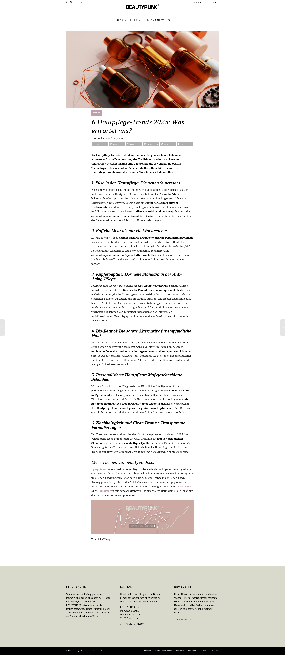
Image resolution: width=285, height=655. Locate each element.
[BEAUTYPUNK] (142, 10)
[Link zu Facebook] (67, 2)
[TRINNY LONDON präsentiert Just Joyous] (282, 327)
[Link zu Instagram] (71, 2)
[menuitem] (200, 2)
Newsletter (199, 2)
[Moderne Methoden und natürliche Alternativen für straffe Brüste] (2, 327)
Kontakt (214, 2)
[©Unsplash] (142, 69)
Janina (120, 138)
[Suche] (169, 20)
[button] (100, 144)
